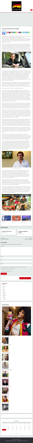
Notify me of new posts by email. (7, 271)
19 (12, 428)
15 (24, 426)
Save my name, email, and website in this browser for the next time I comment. (14, 267)
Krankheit (4, 295)
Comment (2, 246)
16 (28, 426)
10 (4, 426)
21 (20, 428)
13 (16, 426)
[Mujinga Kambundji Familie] (16, 218)
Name (2, 256)
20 (16, 428)
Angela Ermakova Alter (5, 394)
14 (20, 426)
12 (12, 426)
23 (28, 428)
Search (25, 278)
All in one (4, 286)
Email (2, 260)
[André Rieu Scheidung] (26, 218)
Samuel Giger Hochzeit (5, 377)
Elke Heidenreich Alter (5, 361)
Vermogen (4, 298)
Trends (4, 297)
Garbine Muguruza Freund (6, 352)
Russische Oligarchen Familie (23, 232)
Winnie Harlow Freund (6, 231)
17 (4, 428)
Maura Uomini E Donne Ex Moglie (7, 369)
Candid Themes (25, 440)
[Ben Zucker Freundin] (6, 218)
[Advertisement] (16, 19)
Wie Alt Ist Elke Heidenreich (6, 386)
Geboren (4, 292)
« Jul (16, 433)
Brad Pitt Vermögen (5, 411)
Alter (3, 287)
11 (8, 426)
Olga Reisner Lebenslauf (5, 402)
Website (2, 263)
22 (24, 428)
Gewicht (4, 294)
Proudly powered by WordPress (11, 440)
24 (4, 429)
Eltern (4, 289)
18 (8, 428)
